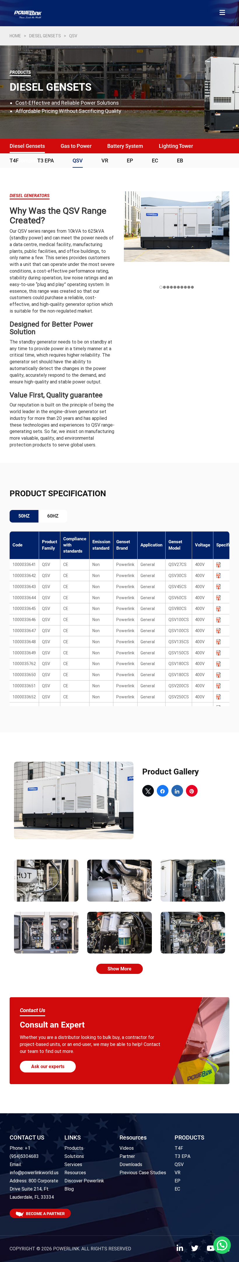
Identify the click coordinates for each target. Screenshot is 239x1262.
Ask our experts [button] (47, 1066)
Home (15, 36)
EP (130, 160)
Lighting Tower (176, 146)
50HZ (24, 516)
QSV (78, 160)
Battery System (125, 146)
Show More (119, 969)
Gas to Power (76, 146)
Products (73, 1148)
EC (155, 160)
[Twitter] (194, 1249)
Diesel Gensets (45, 36)
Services (73, 1164)
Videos (126, 1148)
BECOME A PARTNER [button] (45, 1213)
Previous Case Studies (142, 1172)
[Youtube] (211, 1249)
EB (180, 160)
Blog (69, 1189)
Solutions (74, 1156)
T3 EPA (45, 160)
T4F (14, 160)
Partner (127, 1156)
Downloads (130, 1164)
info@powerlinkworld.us (34, 1172)
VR (104, 160)
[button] (222, 1245)
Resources (75, 1172)
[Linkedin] (180, 1249)
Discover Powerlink (84, 1181)
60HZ (53, 516)
